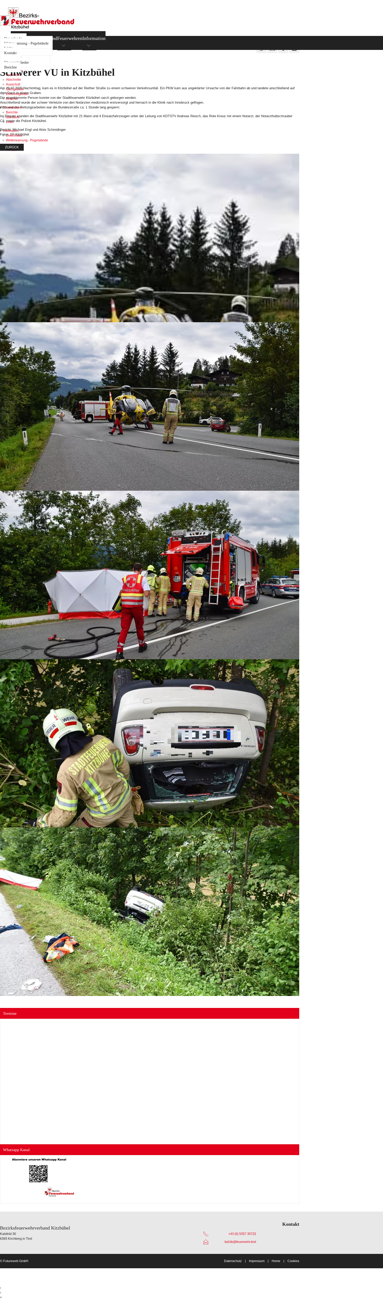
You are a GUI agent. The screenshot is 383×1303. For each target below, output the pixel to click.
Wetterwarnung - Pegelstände (26, 43)
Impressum (257, 1261)
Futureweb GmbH (15, 1261)
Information (94, 38)
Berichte (10, 67)
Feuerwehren (69, 38)
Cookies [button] (293, 1261)
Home (276, 1261)
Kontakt (10, 53)
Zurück (12, 147)
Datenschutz (233, 1261)
